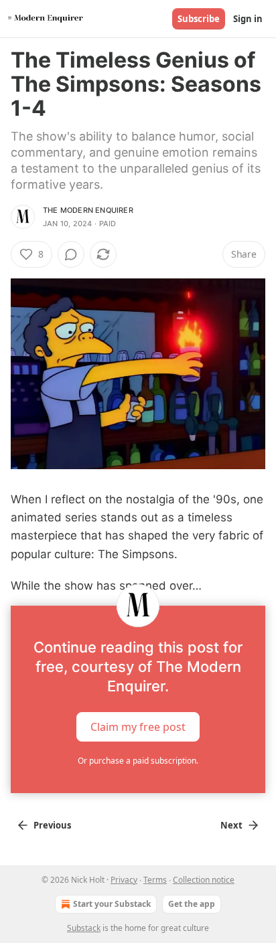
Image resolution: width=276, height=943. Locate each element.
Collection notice (203, 879)
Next (231, 825)
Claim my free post (138, 726)
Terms (155, 879)
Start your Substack (112, 904)
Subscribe (199, 19)
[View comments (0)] (71, 254)
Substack (83, 928)
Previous (52, 825)
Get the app (191, 904)
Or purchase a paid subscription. (138, 760)
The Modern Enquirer (88, 210)
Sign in (248, 19)
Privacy (124, 879)
